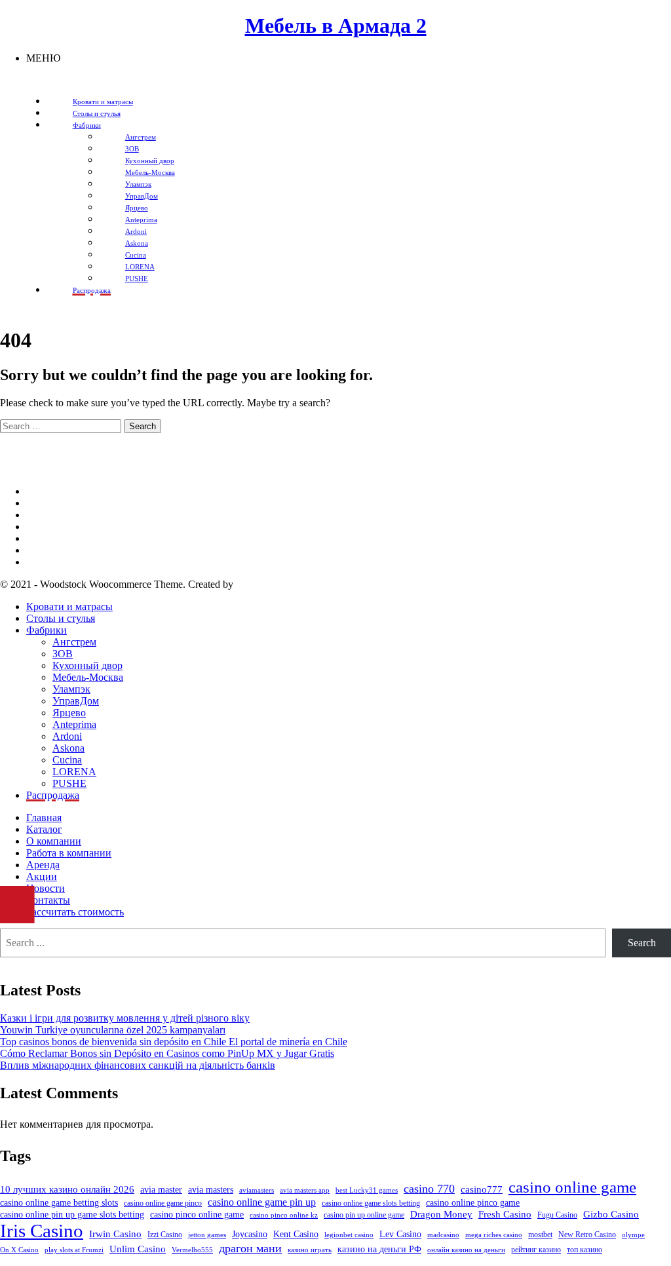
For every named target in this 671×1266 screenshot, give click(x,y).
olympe (633, 1234)
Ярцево (69, 712)
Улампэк (71, 689)
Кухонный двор (87, 665)
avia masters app (305, 1190)
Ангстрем (74, 641)
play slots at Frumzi (74, 1250)
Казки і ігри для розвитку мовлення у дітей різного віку (125, 1018)
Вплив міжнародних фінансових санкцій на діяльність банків (137, 1065)
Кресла (42, 538)
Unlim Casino (137, 1249)
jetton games (207, 1234)
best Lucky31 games (367, 1190)
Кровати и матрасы (69, 606)
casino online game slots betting (371, 1203)
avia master (161, 1190)
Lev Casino (400, 1234)
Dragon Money (441, 1214)
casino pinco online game (197, 1214)
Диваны (44, 502)
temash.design (265, 584)
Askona (68, 748)
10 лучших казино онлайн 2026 (67, 1189)
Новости (45, 888)
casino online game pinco (163, 1203)
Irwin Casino (115, 1234)
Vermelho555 (192, 1250)
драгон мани (250, 1248)
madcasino (443, 1234)
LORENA (74, 771)
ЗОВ (62, 653)
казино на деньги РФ (379, 1249)
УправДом (75, 700)
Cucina (67, 759)
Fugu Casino (557, 1214)
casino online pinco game (473, 1203)
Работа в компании (68, 852)
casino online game (572, 1187)
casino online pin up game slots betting (72, 1214)
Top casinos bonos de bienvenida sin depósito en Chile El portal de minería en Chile (173, 1041)
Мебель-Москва (87, 677)
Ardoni (67, 736)
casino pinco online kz (284, 1215)
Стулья (41, 561)
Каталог (44, 829)
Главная (44, 817)
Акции (41, 876)
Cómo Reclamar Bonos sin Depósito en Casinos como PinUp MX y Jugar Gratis (167, 1053)
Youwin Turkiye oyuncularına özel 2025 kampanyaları (112, 1029)
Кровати (45, 526)
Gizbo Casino (611, 1214)
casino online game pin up (262, 1202)
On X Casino (19, 1250)
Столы (41, 550)
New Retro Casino (587, 1234)
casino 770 (429, 1188)
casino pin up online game (364, 1214)
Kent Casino (295, 1234)
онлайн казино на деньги (466, 1250)
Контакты (48, 900)
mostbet (540, 1234)
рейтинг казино (536, 1249)
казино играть (310, 1250)
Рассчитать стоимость (75, 911)
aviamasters (256, 1190)
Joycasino (249, 1234)
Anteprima (74, 724)
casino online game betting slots (59, 1203)
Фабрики (46, 630)
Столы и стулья (60, 618)
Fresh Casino (504, 1214)
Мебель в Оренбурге (72, 491)
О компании (53, 841)
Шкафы (43, 514)
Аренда (43, 864)
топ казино (584, 1249)
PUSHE (69, 783)
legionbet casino (349, 1234)
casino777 (482, 1189)
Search (642, 942)
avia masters (210, 1190)
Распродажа (52, 795)
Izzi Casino (164, 1234)
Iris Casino (41, 1230)
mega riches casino (493, 1234)
